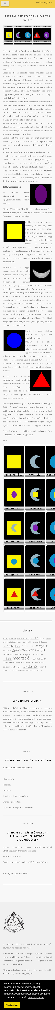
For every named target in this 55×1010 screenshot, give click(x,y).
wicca (39, 670)
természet (21, 670)
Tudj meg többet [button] (36, 997)
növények (39, 662)
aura (42, 638)
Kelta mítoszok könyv (19, 654)
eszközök (7, 650)
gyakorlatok (19, 650)
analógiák (12, 638)
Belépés (39, 2)
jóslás (32, 650)
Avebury (48, 638)
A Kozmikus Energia (27, 700)
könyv (31, 654)
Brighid (29, 642)
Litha (37, 654)
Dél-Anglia (8, 646)
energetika (41, 646)
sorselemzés (30, 666)
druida (17, 646)
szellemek (42, 667)
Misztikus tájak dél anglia (12, 663)
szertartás (7, 670)
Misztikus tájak (38, 658)
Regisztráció (49, 2)
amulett (5, 638)
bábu (4, 642)
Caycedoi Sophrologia (40, 642)
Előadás (27, 645)
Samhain (16, 666)
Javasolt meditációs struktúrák (27, 760)
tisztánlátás (30, 670)
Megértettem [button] (12, 1005)
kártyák (41, 650)
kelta (6, 654)
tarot (14, 670)
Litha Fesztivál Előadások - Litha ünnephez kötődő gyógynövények (27, 836)
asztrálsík (34, 638)
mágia (7, 658)
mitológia (28, 662)
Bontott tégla (11, 642)
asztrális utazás (23, 638)
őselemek (6, 667)
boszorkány (21, 642)
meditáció (21, 658)
